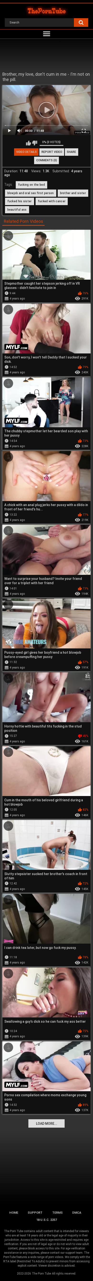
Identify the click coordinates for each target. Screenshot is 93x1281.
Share (71, 152)
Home (13, 1212)
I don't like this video (34, 143)
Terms (57, 1212)
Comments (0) (46, 160)
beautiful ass (17, 209)
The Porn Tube (41, 1273)
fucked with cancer (51, 201)
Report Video (51, 152)
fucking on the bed (31, 184)
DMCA (76, 1212)
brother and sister (73, 193)
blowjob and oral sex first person (30, 193)
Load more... (46, 1123)
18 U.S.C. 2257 (46, 1220)
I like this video (28, 143)
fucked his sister (19, 201)
